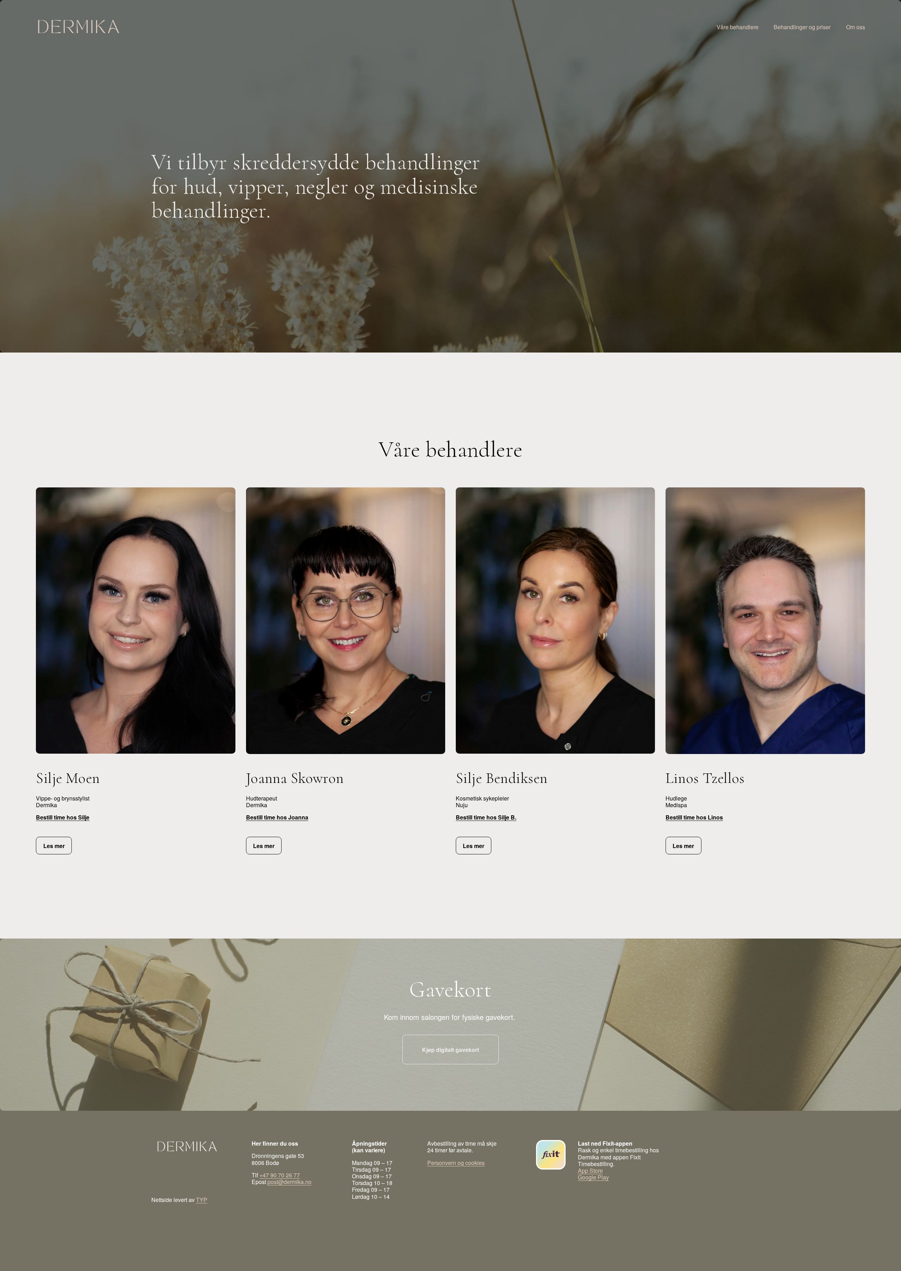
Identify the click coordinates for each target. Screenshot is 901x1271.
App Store (590, 1170)
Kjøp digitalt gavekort (450, 1050)
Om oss (855, 27)
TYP (201, 1199)
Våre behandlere (737, 27)
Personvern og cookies (456, 1162)
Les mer (54, 846)
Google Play (593, 1177)
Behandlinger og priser (802, 27)
